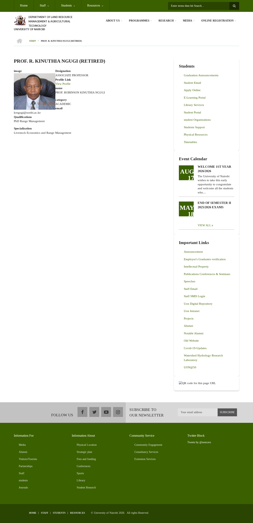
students (23, 480)
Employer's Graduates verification (205, 259)
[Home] (19, 19)
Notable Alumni (193, 333)
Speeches (189, 281)
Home (24, 5)
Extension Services (145, 459)
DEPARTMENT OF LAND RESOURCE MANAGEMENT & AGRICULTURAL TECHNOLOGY (50, 21)
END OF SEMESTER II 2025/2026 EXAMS (214, 205)
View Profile (63, 83)
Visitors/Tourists (28, 459)
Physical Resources (196, 134)
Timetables (190, 142)
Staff (43, 5)
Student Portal (192, 112)
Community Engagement (148, 444)
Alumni (188, 325)
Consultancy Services (146, 451)
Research (166, 20)
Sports (80, 473)
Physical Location (87, 444)
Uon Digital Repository (198, 303)
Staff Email (190, 288)
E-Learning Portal (195, 97)
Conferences (83, 466)
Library (81, 480)
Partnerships (25, 466)
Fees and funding (86, 459)
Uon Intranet (191, 311)
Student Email (192, 82)
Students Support (194, 127)
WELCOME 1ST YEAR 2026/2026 (214, 169)
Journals (23, 487)
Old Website (191, 340)
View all (204, 225)
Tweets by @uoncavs (199, 442)
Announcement (193, 251)
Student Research (86, 487)
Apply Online (192, 90)
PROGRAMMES (139, 20)
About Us (113, 20)
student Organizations (197, 119)
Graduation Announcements (201, 75)
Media (187, 20)
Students (66, 5)
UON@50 (190, 367)
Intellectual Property (196, 266)
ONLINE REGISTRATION (217, 20)
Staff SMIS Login (194, 296)
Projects (189, 318)
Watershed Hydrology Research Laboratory (203, 358)
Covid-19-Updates (195, 348)
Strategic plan (84, 451)
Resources (93, 5)
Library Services (194, 104)
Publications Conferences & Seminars (207, 274)
